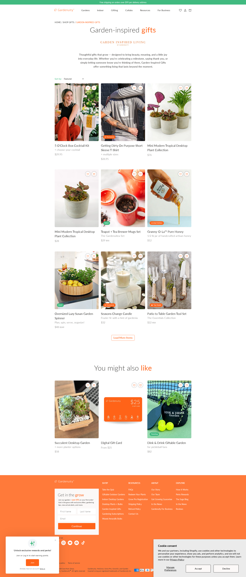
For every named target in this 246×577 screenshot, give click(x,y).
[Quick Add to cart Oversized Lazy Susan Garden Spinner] (94, 256)
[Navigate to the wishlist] (180, 10)
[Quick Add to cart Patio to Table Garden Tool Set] (186, 256)
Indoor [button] (100, 10)
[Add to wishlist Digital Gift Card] (134, 385)
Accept (198, 568)
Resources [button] (145, 10)
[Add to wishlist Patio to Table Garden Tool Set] (180, 256)
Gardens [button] (85, 10)
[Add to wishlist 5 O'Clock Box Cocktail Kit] (88, 88)
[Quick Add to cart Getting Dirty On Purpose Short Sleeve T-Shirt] (140, 88)
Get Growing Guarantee (161, 499)
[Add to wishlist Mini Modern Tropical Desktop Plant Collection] (180, 88)
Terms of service (74, 563)
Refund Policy (134, 508)
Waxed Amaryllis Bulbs (112, 518)
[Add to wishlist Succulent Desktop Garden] (88, 385)
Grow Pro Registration (138, 499)
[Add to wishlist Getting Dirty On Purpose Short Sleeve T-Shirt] (134, 88)
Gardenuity (65, 571)
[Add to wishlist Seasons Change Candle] (134, 256)
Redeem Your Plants (137, 494)
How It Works (182, 489)
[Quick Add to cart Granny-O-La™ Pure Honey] (186, 174)
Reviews (179, 508)
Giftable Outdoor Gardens (113, 494)
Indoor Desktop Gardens (113, 499)
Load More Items (123, 337)
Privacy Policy (177, 559)
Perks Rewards (182, 494)
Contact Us (133, 513)
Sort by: (58, 78)
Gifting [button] (114, 10)
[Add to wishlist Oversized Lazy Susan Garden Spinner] (88, 256)
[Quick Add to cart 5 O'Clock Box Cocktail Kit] (94, 88)
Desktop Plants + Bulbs (112, 504)
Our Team (155, 494)
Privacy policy (60, 563)
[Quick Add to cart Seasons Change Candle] (140, 256)
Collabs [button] (129, 10)
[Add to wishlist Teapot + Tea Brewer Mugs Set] (134, 174)
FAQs (130, 489)
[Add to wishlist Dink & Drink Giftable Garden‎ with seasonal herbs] (180, 385)
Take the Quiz (108, 489)
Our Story (155, 489)
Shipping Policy (135, 504)
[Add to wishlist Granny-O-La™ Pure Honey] (180, 174)
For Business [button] (164, 10)
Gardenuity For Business (162, 508)
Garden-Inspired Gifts (111, 508)
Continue (77, 526)
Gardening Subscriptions (113, 513)
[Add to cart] (186, 88)
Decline (226, 568)
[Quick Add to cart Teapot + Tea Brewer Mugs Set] (140, 174)
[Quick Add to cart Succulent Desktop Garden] (94, 385)
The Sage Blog (182, 499)
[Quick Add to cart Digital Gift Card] (140, 385)
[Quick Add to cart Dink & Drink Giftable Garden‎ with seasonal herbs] (186, 385)
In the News (156, 504)
